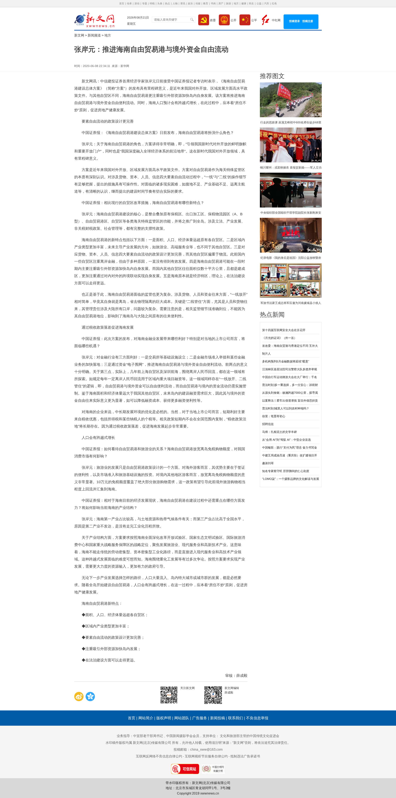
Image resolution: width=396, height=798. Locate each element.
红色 (274, 3)
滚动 (136, 3)
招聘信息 (268, 424)
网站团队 (181, 718)
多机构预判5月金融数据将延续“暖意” (285, 361)
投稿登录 (294, 21)
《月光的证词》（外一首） (279, 338)
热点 (167, 3)
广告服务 (199, 718)
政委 (212, 20)
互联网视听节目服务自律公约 (206, 756)
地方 (236, 3)
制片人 (266, 353)
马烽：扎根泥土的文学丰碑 (279, 432)
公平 (253, 20)
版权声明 (163, 718)
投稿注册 (307, 21)
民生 (251, 3)
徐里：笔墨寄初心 (273, 416)
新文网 (79, 35)
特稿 (152, 3)
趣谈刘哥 (268, 463)
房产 (220, 3)
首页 (121, 3)
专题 (144, 3)
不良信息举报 (257, 718)
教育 (205, 3)
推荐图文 (272, 76)
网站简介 (145, 718)
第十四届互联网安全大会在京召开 (283, 330)
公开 (233, 20)
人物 (175, 3)
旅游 (228, 3)
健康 (243, 3)
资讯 (182, 3)
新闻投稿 (217, 718)
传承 (129, 3)
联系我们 (235, 718)
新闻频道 (94, 35)
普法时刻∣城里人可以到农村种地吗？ (285, 408)
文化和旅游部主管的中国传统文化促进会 (249, 736)
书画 (213, 3)
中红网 (275, 20)
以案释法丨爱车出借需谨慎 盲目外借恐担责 (290, 400)
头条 (159, 3)
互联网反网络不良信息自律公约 (159, 756)
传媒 (198, 3)
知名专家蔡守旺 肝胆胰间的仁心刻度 (285, 471)
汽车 (266, 3)
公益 (259, 3)
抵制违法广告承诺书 (245, 756)
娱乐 (190, 3)
